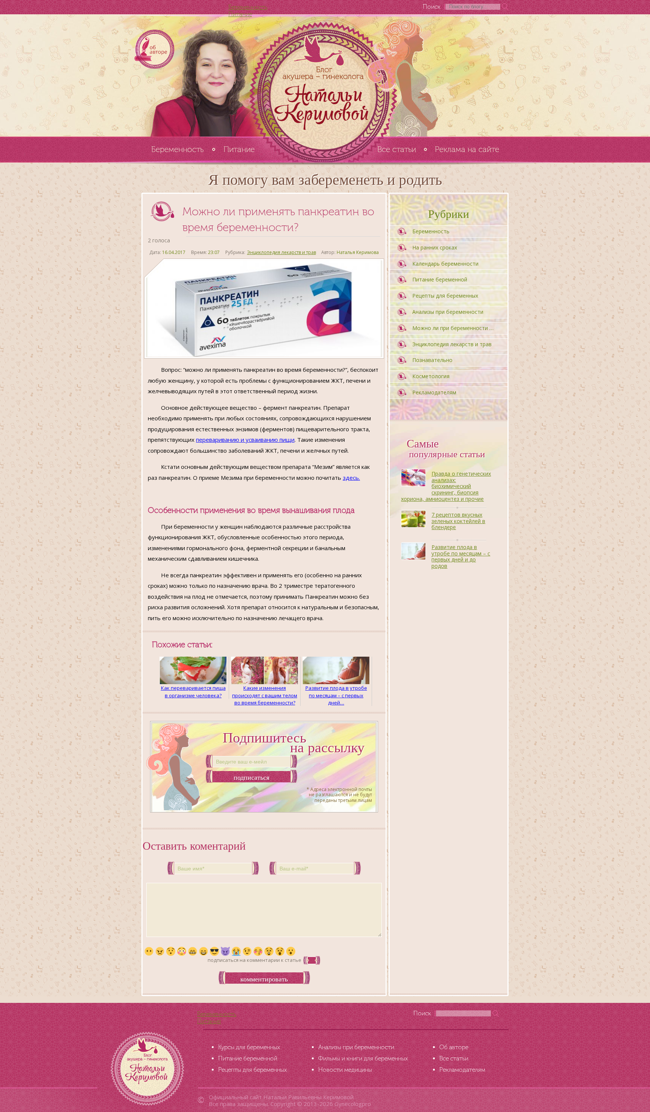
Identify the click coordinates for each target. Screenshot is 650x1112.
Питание (240, 14)
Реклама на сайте (467, 149)
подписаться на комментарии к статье (254, 960)
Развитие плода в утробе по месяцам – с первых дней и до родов (460, 556)
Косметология (431, 376)
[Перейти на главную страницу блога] (325, 75)
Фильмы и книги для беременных (363, 1058)
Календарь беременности (445, 263)
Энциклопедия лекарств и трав (281, 252)
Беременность (247, 7)
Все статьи (396, 149)
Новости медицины (345, 1069)
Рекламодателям (434, 392)
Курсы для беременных (249, 1047)
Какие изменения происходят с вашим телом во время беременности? (264, 695)
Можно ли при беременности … (453, 328)
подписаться (251, 777)
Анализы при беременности (447, 311)
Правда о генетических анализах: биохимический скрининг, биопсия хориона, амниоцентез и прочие (446, 486)
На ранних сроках (434, 247)
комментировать (264, 979)
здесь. (351, 477)
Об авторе (453, 1047)
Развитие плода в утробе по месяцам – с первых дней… (336, 695)
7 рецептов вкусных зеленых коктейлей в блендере (458, 521)
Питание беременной (439, 279)
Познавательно (432, 360)
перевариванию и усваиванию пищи (245, 439)
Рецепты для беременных (445, 295)
